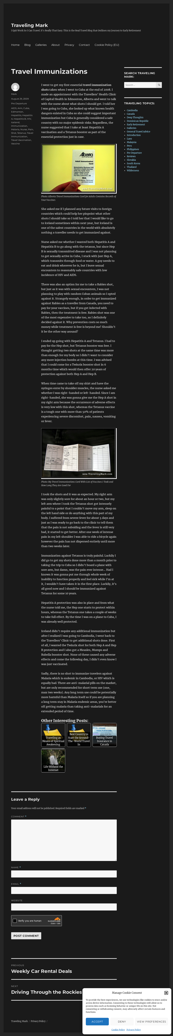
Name (16, 867)
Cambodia (132, 110)
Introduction (134, 135)
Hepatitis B (20, 118)
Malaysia (131, 142)
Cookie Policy (118, 1029)
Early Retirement (136, 124)
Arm (20, 108)
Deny (122, 1021)
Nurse (23, 129)
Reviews (131, 156)
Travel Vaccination (21, 140)
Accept (97, 1021)
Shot (13, 133)
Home (15, 44)
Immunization (19, 125)
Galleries (41, 44)
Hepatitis (16, 115)
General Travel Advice (138, 131)
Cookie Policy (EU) (107, 44)
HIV (29, 118)
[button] (166, 993)
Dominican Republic (138, 121)
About (55, 44)
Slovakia (131, 160)
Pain (30, 129)
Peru (129, 145)
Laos (129, 138)
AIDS (14, 108)
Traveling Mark (29, 25)
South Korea (133, 163)
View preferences (151, 1021)
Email (16, 884)
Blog (27, 44)
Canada (131, 114)
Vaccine (15, 143)
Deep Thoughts (135, 117)
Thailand (132, 167)
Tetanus (21, 133)
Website (17, 900)
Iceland (15, 122)
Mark (14, 94)
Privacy (69, 44)
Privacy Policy (134, 1029)
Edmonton (17, 111)
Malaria (15, 129)
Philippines (133, 149)
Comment (19, 816)
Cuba (26, 108)
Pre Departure (19, 103)
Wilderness (133, 170)
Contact (84, 44)
